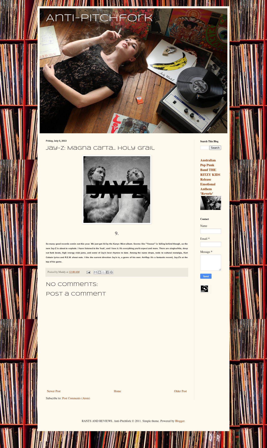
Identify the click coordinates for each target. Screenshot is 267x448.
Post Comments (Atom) (76, 398)
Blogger (179, 421)
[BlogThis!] (99, 272)
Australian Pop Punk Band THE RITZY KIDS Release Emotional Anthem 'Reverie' (210, 177)
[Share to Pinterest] (111, 272)
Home (117, 391)
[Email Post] (88, 272)
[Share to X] (103, 272)
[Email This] (95, 272)
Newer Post (53, 391)
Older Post (180, 391)
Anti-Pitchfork (99, 18)
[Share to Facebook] (107, 272)
